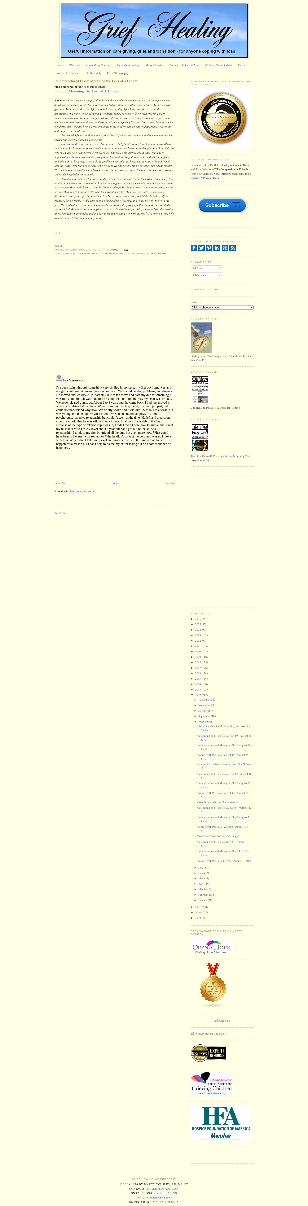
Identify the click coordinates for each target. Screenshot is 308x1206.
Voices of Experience (68, 73)
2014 (198, 684)
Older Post (170, 482)
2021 (198, 646)
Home (60, 65)
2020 (198, 651)
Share (58, 246)
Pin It (57, 233)
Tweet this (60, 513)
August (202, 721)
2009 (198, 918)
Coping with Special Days (184, 65)
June (201, 873)
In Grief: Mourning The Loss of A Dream (86, 90)
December (204, 700)
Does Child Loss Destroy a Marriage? (218, 836)
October (203, 710)
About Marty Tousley (98, 65)
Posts (199, 268)
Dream (113, 253)
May (201, 878)
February (203, 895)
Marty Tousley (166, 1202)
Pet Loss (243, 65)
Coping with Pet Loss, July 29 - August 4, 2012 (224, 861)
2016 (198, 673)
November (204, 705)
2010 (198, 912)
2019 (198, 657)
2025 (198, 624)
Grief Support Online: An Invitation (217, 802)
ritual (140, 253)
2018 (198, 662)
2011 (198, 907)
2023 (198, 635)
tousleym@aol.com (162, 1189)
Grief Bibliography (118, 73)
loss (131, 253)
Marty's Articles (154, 65)
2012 (198, 695)
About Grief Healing (128, 65)
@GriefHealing (158, 1197)
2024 (198, 630)
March (202, 889)
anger (70, 253)
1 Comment (114, 250)
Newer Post (59, 482)
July (201, 867)
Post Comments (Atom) (83, 491)
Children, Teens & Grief (218, 65)
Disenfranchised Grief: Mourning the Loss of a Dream (95, 80)
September (204, 716)
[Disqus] (114, 317)
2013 (198, 689)
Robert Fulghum (158, 253)
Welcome (74, 65)
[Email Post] (126, 250)
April (201, 884)
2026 (198, 619)
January (203, 900)
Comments (202, 275)
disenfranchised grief (91, 253)
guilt (122, 253)
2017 (198, 668)
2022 (198, 640)
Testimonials (94, 73)
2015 (198, 678)
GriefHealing (165, 1193)
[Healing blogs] (213, 1007)
